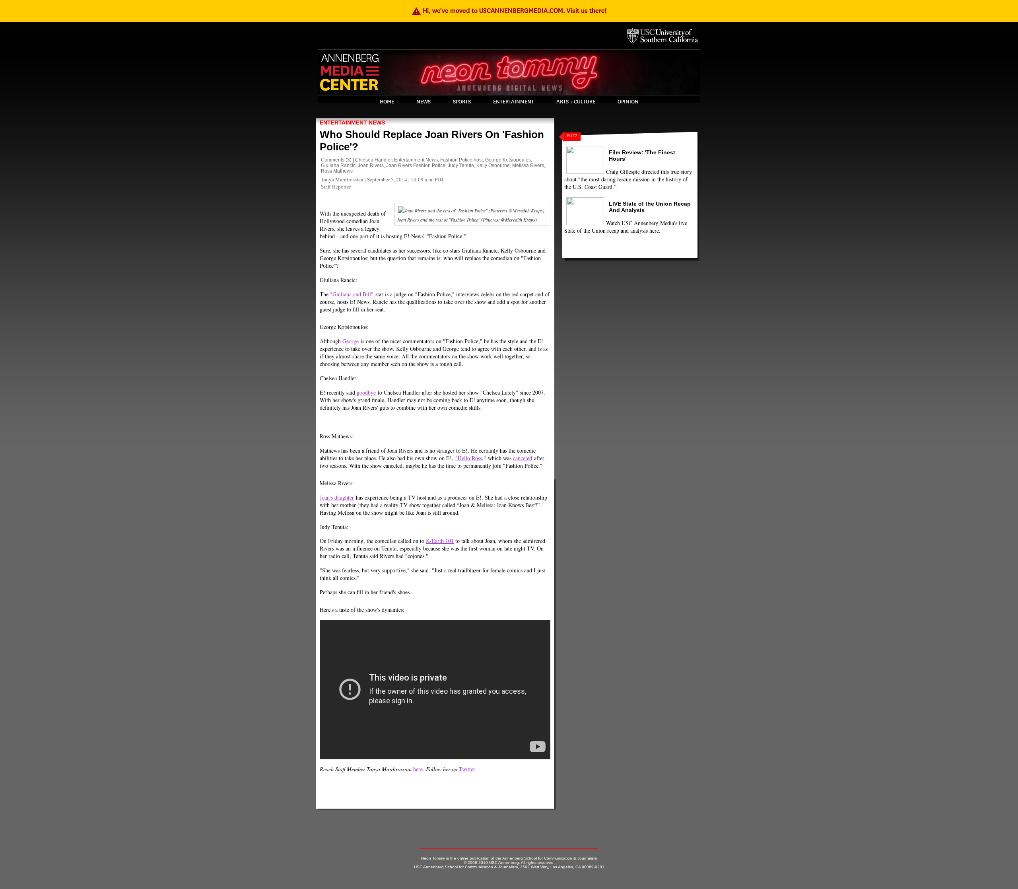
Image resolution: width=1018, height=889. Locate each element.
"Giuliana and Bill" (351, 294)
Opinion (628, 102)
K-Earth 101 (440, 541)
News (423, 102)
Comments (332, 160)
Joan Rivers (371, 165)
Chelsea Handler (373, 160)
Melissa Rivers (528, 165)
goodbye (366, 392)
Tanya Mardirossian (342, 179)
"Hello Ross (468, 458)
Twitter (467, 769)
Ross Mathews (337, 171)
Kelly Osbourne (493, 165)
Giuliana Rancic (338, 165)
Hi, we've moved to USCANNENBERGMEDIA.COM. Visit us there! (509, 10)
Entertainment (513, 102)
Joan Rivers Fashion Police (415, 165)
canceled (522, 458)
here (418, 769)
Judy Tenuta (461, 165)
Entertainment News (352, 122)
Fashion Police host (461, 160)
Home (387, 102)
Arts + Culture (575, 102)
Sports (462, 102)
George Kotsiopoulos (508, 160)
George (350, 341)
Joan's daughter (337, 497)
